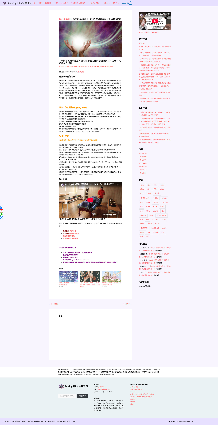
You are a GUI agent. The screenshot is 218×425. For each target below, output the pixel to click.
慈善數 (151, 215)
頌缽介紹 (73, 231)
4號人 (162, 185)
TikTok (132, 404)
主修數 (157, 193)
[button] (34, 3)
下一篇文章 (127, 304)
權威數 (150, 223)
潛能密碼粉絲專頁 (69, 236)
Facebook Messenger (103, 389)
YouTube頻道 (134, 387)
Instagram (133, 392)
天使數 (148, 211)
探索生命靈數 (161, 215)
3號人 (155, 185)
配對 (162, 232)
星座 (141, 219)
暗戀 (147, 219)
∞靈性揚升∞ (69, 67)
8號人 (162, 189)
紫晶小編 (81, 72)
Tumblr (132, 402)
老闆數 (142, 232)
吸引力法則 (164, 202)
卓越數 (155, 202)
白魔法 (164, 228)
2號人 (148, 185)
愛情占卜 (143, 215)
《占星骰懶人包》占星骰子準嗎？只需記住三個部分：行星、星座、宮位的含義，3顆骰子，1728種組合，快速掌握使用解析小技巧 (155, 68)
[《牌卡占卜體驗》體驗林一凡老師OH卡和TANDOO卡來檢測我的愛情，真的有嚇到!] (90, 276)
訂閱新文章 (82, 396)
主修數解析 (145, 198)
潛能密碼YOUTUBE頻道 (70, 238)
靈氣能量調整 (74, 233)
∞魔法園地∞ (143, 173)
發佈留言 (61, 67)
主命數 (155, 198)
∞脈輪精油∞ (143, 166)
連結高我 (155, 232)
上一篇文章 (53, 304)
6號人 (148, 189)
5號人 (142, 189)
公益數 (148, 202)
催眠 (141, 202)
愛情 (163, 211)
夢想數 (148, 206)
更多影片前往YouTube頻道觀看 (149, 32)
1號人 (142, 185)
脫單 (149, 232)
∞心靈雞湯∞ (143, 157)
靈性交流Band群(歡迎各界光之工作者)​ (142, 394)
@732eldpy (101, 387)
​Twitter (132, 399)
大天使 (155, 206)
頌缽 (111, 67)
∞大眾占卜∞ (143, 153)
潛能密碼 (103, 67)
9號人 (142, 193)
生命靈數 (144, 228)
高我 (147, 236)
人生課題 (164, 198)
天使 (141, 211)
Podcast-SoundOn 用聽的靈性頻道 (141, 397)
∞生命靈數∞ (143, 163)
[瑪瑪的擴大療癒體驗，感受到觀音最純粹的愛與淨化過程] (111, 276)
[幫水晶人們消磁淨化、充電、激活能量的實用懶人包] (68, 276)
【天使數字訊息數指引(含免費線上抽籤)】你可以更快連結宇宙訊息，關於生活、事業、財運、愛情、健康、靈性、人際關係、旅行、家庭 (154, 121)
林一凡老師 (95, 67)
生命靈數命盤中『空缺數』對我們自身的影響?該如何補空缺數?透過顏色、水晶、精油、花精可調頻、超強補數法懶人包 (154, 77)
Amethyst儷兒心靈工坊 (20, 3)
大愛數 (162, 206)
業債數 (142, 223)
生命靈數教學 (155, 228)
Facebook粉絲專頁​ (136, 389)
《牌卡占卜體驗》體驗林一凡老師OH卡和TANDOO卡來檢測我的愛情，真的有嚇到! (90, 284)
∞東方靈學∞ (143, 160)
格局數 (163, 219)
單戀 (141, 206)
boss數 (149, 193)
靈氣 (108, 67)
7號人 (155, 189)
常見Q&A (142, 43)
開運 (141, 236)
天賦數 (155, 211)
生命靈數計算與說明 (145, 89)
